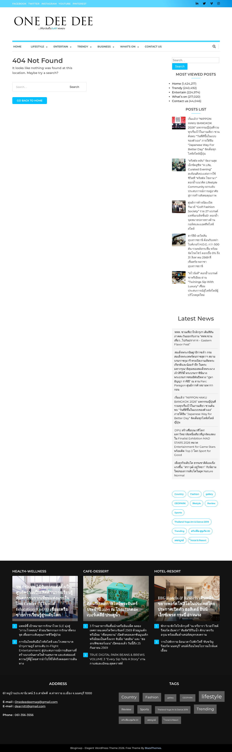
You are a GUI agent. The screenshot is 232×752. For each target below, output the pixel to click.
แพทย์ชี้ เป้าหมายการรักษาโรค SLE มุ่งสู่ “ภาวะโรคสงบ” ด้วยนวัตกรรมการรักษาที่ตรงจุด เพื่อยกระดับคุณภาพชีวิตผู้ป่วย (47, 630)
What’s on (179, 96)
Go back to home (29, 100)
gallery (209, 494)
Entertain (60, 46)
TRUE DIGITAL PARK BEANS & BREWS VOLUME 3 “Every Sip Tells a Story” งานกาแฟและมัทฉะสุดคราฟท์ (117, 659)
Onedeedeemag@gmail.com (36, 702)
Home (17, 46)
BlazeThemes (153, 748)
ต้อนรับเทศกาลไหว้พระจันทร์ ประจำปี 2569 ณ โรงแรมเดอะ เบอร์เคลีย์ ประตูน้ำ (112, 609)
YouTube (65, 3)
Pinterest (79, 3)
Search (180, 66)
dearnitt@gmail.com (30, 706)
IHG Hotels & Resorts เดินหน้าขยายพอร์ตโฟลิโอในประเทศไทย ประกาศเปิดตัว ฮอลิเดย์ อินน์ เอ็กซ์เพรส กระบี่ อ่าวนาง (186, 606)
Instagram (49, 3)
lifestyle (196, 503)
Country (179, 494)
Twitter (34, 3)
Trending (179, 531)
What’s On (127, 46)
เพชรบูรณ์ (179, 540)
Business (104, 46)
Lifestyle (37, 46)
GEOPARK (180, 503)
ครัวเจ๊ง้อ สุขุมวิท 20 (200, 531)
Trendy (82, 46)
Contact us (153, 46)
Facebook (19, 3)
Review (211, 503)
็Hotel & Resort (198, 540)
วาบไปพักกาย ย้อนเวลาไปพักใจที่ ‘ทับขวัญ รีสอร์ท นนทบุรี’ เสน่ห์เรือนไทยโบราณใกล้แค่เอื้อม (189, 646)
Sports (178, 512)
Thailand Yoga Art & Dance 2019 (192, 521)
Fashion (194, 494)
